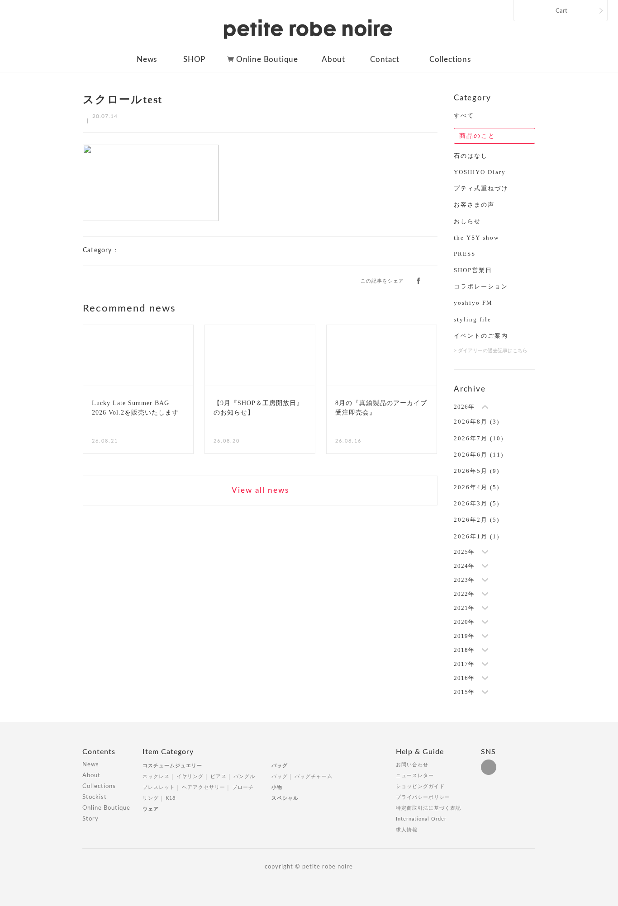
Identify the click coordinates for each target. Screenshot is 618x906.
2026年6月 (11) (479, 454)
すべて (464, 115)
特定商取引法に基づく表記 (428, 808)
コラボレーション (481, 286)
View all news (260, 490)
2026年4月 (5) (476, 487)
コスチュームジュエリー (172, 765)
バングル (244, 776)
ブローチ (243, 787)
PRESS (464, 253)
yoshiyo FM (473, 302)
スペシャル (285, 798)
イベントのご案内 (481, 335)
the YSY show (476, 237)
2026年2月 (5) (476, 519)
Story (90, 819)
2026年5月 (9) (476, 470)
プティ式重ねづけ (481, 188)
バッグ (279, 765)
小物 (276, 787)
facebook (418, 280)
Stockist (94, 797)
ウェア (151, 809)
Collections (450, 59)
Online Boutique (267, 59)
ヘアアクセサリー (203, 787)
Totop (543, 756)
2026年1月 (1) (476, 536)
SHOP (194, 59)
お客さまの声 (474, 204)
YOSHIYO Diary (480, 172)
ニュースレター (415, 775)
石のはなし (471, 155)
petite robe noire (308, 29)
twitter (433, 280)
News (147, 59)
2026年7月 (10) (479, 438)
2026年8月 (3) (476, 421)
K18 (171, 798)
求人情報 (407, 829)
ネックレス (156, 776)
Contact (384, 59)
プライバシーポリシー (423, 797)
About (333, 59)
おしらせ (467, 221)
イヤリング (190, 776)
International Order (421, 818)
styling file (472, 319)
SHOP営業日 (473, 270)
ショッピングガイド (420, 786)
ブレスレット (159, 787)
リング (151, 798)
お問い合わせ (412, 764)
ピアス (218, 776)
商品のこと (477, 135)
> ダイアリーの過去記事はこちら (491, 350)
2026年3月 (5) (476, 503)
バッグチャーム (314, 776)
